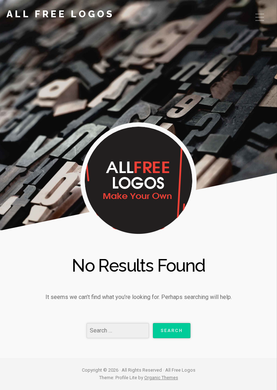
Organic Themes (161, 377)
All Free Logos (60, 14)
